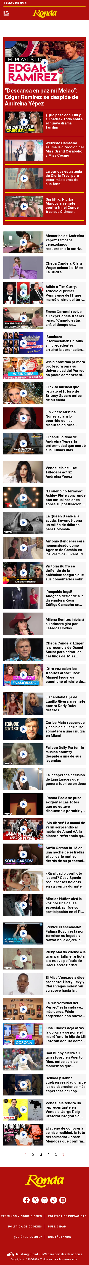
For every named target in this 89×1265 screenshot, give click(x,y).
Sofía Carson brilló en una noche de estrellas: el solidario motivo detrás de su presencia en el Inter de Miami (65, 856)
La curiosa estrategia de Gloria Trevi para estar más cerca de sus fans (64, 177)
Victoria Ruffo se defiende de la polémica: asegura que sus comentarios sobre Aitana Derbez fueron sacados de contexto (65, 577)
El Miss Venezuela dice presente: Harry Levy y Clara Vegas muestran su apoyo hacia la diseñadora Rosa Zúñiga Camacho (65, 988)
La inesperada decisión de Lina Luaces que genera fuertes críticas (66, 779)
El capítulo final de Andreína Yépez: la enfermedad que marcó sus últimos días (66, 443)
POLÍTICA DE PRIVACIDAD (67, 1216)
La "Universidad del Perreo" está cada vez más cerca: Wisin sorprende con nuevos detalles (65, 1011)
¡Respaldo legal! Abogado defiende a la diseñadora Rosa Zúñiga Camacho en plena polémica (64, 600)
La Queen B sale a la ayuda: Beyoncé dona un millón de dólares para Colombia (64, 522)
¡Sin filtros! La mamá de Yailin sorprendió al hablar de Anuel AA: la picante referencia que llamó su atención (65, 831)
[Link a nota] (44, 62)
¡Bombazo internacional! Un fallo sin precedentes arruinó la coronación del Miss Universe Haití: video (65, 347)
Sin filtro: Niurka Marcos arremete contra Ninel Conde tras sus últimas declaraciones (62, 207)
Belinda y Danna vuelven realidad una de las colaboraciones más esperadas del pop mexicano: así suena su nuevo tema (66, 1089)
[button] (6, 14)
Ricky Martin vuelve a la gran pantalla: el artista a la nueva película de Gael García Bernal (66, 958)
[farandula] (44, 14)
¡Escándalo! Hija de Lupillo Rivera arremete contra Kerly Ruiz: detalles (65, 703)
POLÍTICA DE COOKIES (25, 1226)
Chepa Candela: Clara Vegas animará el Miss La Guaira (64, 267)
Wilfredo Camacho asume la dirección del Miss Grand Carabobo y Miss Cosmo (65, 149)
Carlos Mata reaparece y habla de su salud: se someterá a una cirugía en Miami (65, 729)
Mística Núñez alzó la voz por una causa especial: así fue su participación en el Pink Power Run (65, 907)
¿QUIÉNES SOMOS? (28, 1236)
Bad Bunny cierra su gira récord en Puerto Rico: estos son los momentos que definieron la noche (64, 1061)
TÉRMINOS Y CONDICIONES (21, 1216)
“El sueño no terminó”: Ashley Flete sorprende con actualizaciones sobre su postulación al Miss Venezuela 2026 (66, 500)
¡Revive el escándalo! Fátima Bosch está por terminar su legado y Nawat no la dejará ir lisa (65, 935)
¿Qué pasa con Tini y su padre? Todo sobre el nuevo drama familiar (64, 121)
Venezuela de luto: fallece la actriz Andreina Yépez (61, 472)
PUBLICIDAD (57, 1226)
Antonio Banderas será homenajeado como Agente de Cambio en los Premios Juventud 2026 (65, 550)
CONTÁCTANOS (59, 1236)
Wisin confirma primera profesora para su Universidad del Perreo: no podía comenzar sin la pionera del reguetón (65, 370)
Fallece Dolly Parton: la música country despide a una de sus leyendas (65, 754)
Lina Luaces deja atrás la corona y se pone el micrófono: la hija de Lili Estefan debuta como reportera (66, 1036)
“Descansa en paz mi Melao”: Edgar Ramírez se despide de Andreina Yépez (41, 97)
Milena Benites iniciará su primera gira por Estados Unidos (65, 623)
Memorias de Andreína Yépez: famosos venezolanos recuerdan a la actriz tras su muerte (65, 244)
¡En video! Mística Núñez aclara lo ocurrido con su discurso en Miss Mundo (61, 420)
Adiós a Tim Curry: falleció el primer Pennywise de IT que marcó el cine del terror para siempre (66, 295)
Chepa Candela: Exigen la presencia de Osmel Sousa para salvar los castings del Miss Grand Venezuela (65, 652)
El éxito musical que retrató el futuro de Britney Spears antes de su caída (64, 393)
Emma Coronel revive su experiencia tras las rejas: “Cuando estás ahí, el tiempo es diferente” (65, 320)
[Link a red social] (26, 1200)
